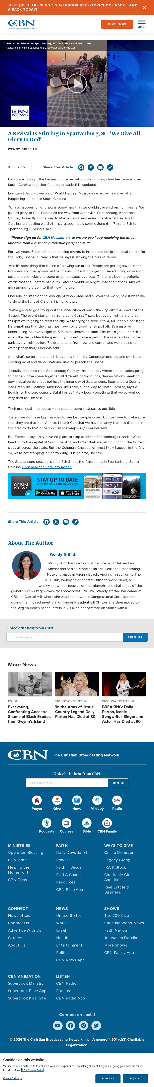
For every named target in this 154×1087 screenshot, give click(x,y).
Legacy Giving (117, 860)
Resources (66, 882)
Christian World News (124, 923)
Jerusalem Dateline (122, 937)
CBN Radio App (70, 998)
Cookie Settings (12, 1078)
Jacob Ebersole (37, 193)
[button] (139, 24)
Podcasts (65, 990)
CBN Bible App (69, 889)
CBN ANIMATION (24, 976)
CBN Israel (18, 860)
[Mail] (100, 167)
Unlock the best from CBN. (30, 628)
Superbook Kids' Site (27, 998)
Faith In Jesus (69, 867)
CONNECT (18, 908)
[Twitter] (91, 167)
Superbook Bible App (27, 990)
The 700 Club (116, 915)
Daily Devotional (71, 852)
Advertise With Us (25, 930)
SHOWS (111, 908)
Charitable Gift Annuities (117, 877)
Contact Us (18, 923)
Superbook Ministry (26, 983)
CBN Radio (66, 983)
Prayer (62, 860)
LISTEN (63, 976)
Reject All (135, 1078)
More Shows (115, 945)
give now (117, 24)
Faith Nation (115, 930)
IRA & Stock (115, 867)
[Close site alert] (144, 7)
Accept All (108, 1078)
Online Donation (119, 852)
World (61, 923)
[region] (77, 1070)
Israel (61, 930)
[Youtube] (58, 1025)
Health (62, 937)
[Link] (110, 167)
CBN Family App (119, 952)
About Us (17, 945)
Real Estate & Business (116, 890)
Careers (15, 937)
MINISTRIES (19, 845)
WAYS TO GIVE (118, 845)
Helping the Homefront (18, 870)
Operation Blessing (25, 852)
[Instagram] (83, 1025)
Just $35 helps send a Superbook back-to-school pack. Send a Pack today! (73, 7)
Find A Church (69, 874)
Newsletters (19, 915)
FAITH (62, 845)
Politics (63, 952)
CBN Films (17, 879)
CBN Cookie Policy (32, 1070)
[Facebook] (81, 167)
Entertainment (69, 945)
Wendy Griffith (22, 149)
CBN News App (70, 960)
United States (69, 915)
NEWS (62, 908)
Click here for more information (47, 467)
